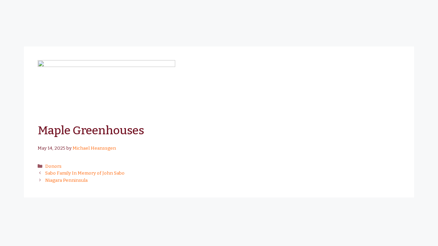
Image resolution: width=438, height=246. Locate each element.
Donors (53, 166)
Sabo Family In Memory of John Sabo (85, 173)
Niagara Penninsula (66, 180)
